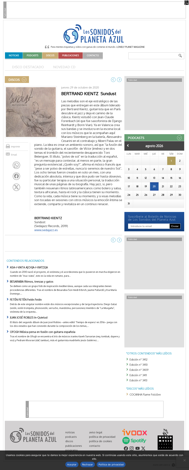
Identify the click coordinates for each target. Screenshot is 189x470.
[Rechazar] (184, 460)
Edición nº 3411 (138, 375)
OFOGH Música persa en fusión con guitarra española (42, 331)
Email (14, 154)
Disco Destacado (28, 67)
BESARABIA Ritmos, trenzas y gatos (31, 281)
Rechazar (87, 464)
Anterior (128, 145)
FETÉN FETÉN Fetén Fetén (26, 299)
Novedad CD (64, 67)
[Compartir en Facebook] (16, 176)
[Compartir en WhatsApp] (16, 165)
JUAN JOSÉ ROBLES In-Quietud (28, 317)
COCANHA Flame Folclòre (145, 394)
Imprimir (15, 146)
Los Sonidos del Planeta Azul (94, 34)
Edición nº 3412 (138, 359)
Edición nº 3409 (139, 369)
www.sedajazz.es (46, 230)
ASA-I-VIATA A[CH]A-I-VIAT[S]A (29, 267)
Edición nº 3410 (139, 364)
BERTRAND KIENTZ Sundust (88, 93)
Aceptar (72, 464)
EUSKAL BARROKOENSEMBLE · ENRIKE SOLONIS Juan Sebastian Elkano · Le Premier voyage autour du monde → (119, 79)
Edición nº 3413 (138, 380)
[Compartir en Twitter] (16, 187)
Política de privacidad (111, 464)
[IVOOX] (134, 431)
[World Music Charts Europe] (165, 439)
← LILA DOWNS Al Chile (113, 79)
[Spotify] (134, 440)
